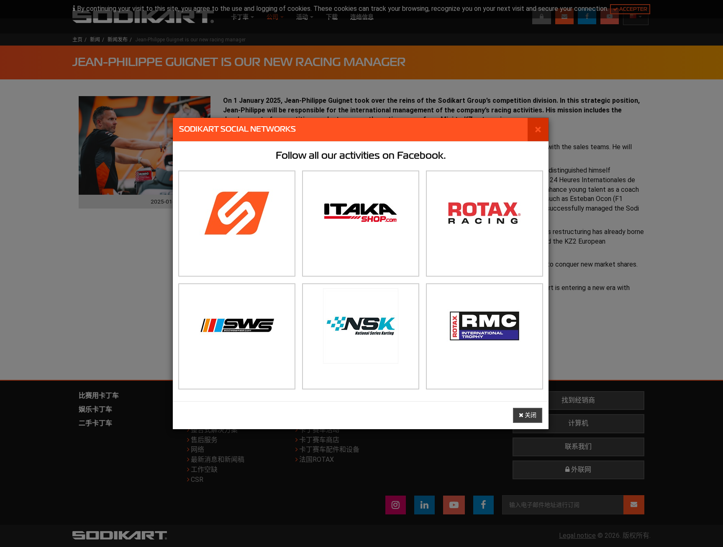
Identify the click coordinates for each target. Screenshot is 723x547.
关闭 (529, 415)
